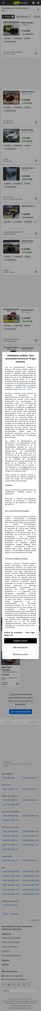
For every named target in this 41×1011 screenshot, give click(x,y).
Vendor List (8, 635)
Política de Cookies (25, 389)
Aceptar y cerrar (20, 641)
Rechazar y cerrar (20, 654)
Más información (20, 647)
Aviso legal (30, 632)
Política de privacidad (13, 632)
